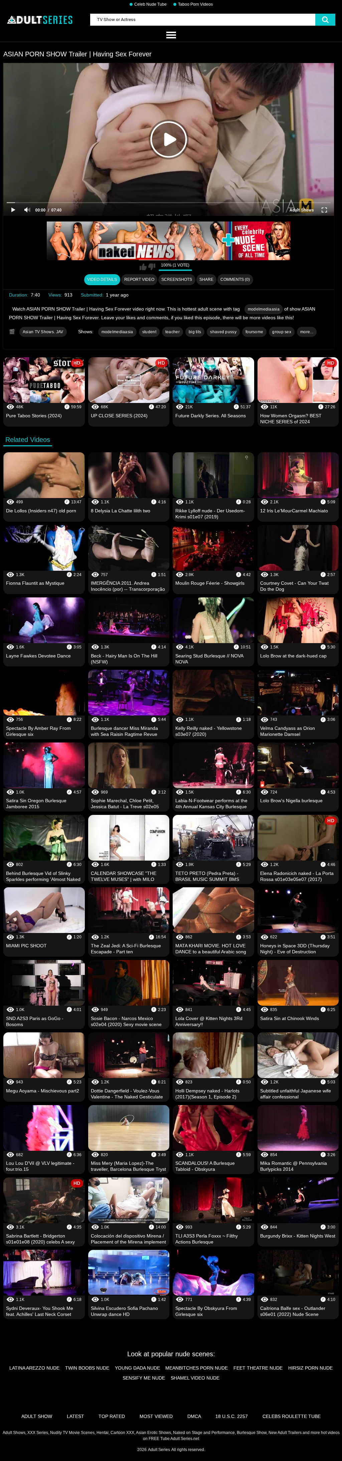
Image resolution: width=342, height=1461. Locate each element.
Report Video (139, 279)
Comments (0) (235, 279)
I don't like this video (151, 267)
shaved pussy (223, 332)
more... (306, 332)
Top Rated (112, 1416)
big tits (195, 332)
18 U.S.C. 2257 (231, 1416)
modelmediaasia (264, 309)
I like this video (143, 267)
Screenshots (176, 279)
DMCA (194, 1416)
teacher (172, 332)
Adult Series (159, 1449)
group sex (281, 332)
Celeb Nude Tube (150, 4)
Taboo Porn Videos (195, 4)
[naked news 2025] (169, 240)
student (149, 332)
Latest (75, 1416)
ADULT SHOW (36, 1416)
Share (206, 279)
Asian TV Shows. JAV (43, 332)
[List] (171, 35)
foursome (254, 332)
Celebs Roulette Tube (292, 1416)
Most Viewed (156, 1416)
